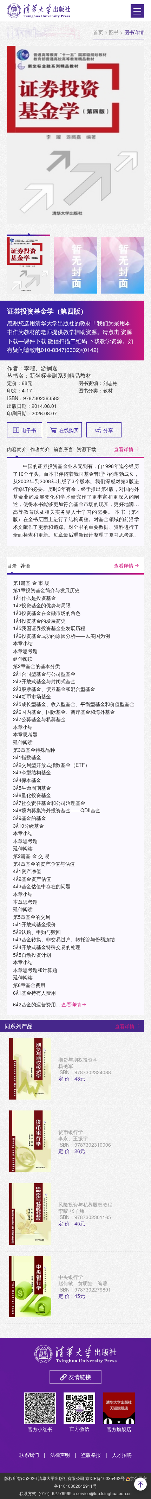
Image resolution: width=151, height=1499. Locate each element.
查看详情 (123, 449)
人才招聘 (122, 1454)
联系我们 (29, 1454)
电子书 (28, 430)
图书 (114, 32)
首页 (98, 32)
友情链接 (79, 1377)
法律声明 (60, 1454)
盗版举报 (91, 1454)
